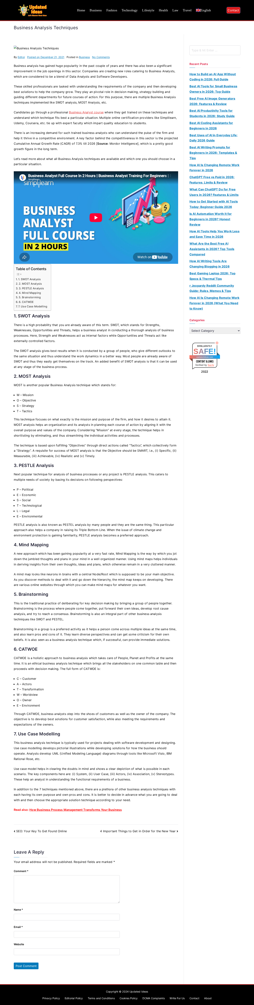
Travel (187, 10)
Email (18, 926)
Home (81, 10)
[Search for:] (215, 50)
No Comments (101, 57)
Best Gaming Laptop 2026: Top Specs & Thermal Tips (212, 276)
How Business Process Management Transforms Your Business (75, 810)
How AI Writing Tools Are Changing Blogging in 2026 (209, 263)
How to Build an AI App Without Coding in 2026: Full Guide (212, 76)
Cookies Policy (129, 998)
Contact (233, 10)
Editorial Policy (74, 998)
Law (175, 10)
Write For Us (177, 998)
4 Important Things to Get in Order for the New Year (138, 831)
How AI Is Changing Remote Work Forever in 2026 (214, 167)
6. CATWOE (26, 301)
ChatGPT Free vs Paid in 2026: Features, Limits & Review (212, 179)
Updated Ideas (138, 991)
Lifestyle (148, 10)
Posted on (45, 57)
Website (19, 944)
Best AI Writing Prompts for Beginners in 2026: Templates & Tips (213, 152)
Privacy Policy (51, 998)
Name (18, 909)
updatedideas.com (204, 357)
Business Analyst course (86, 112)
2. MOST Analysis (30, 283)
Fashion (111, 10)
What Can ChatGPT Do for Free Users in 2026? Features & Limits (214, 192)
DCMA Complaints (153, 998)
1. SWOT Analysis (29, 279)
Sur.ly (211, 365)
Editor (21, 57)
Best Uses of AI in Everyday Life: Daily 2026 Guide (213, 137)
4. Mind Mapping (30, 292)
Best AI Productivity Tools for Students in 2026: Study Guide (212, 113)
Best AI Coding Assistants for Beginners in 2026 (211, 125)
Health (163, 10)
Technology (130, 10)
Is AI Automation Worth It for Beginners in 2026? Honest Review (210, 219)
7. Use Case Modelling (32, 306)
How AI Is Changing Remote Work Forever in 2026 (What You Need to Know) (214, 303)
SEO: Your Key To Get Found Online (41, 831)
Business (96, 10)
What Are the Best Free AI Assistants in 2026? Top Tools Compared (211, 249)
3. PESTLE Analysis (31, 288)
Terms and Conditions (101, 998)
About (208, 998)
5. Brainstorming (30, 297)
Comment (21, 871)
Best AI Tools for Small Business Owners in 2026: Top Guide (213, 88)
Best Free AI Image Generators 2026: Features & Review (212, 101)
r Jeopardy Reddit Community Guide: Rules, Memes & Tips (211, 288)
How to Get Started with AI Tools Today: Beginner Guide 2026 (213, 204)
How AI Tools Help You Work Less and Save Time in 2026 (214, 233)
